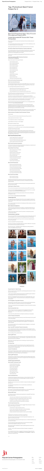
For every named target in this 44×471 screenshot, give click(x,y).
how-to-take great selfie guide (18, 102)
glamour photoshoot (18, 189)
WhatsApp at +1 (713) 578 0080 (25, 432)
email (32, 432)
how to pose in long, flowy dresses (20, 195)
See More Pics (22, 286)
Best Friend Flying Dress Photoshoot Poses (15, 80)
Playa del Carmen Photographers (9, 1)
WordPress (40, 468)
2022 (9, 436)
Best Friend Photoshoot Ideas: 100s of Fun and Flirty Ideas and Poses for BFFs (22, 34)
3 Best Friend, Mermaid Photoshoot (14, 81)
